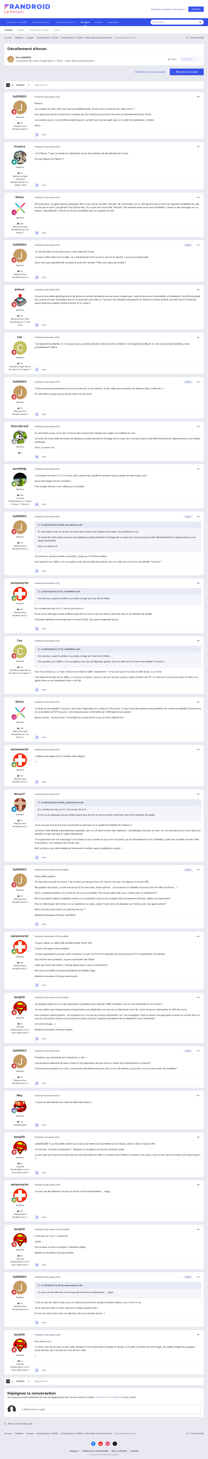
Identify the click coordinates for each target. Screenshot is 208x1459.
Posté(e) (47, 97)
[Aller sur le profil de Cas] (20, 348)
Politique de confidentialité (95, 1451)
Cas (19, 337)
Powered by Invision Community (104, 1454)
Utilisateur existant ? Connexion (167, 9)
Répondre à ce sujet (186, 72)
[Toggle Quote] (39, 525)
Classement (113, 22)
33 (21, 820)
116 (21, 123)
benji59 (19, 997)
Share (173, 59)
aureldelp (19, 468)
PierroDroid (19, 426)
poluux (19, 289)
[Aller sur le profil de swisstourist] (20, 594)
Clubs (57, 30)
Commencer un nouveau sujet (150, 72)
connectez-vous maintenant (109, 1397)
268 (21, 223)
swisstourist (19, 583)
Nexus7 (19, 794)
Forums (8, 30)
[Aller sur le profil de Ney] (20, 1106)
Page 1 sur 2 (40, 85)
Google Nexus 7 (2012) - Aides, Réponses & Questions (67, 60)
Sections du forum (65, 22)
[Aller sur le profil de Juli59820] (10, 59)
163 (21, 316)
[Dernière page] (28, 85)
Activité (98, 22)
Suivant (20, 85)
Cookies (134, 1451)
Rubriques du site (40, 22)
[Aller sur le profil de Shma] (20, 208)
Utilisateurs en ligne (39, 30)
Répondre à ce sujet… (35, 1409)
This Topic (188, 22)
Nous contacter (119, 1451)
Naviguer (85, 22)
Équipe (21, 30)
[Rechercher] (200, 22)
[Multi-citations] (37, 135)
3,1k (21, 1122)
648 (21, 495)
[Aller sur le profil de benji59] (20, 1008)
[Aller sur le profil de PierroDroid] (20, 437)
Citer (44, 134)
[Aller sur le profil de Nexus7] (20, 805)
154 (21, 363)
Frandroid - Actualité (17, 22)
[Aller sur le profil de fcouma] (20, 157)
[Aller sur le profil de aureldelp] (20, 479)
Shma (19, 197)
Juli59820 (25, 57)
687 (21, 609)
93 (21, 1024)
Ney (19, 1095)
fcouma (19, 146)
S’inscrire (196, 9)
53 (21, 173)
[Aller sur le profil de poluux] (20, 300)
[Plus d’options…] (198, 97)
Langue (74, 1451)
